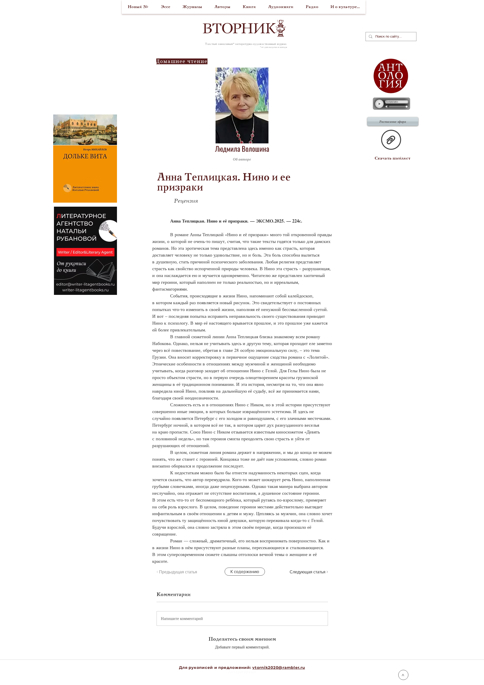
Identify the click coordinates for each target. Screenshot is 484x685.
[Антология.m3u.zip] (391, 140)
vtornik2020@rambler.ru (278, 667)
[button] (303, 159)
